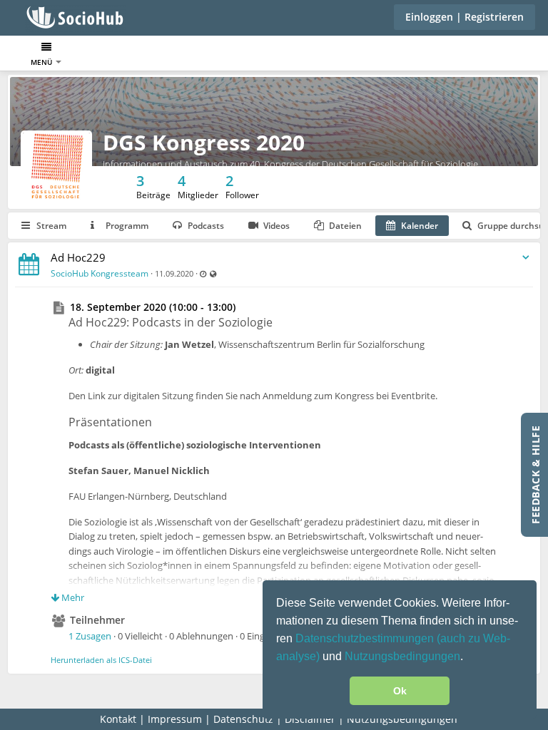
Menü (42, 62)
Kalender (418, 226)
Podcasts (205, 226)
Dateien (344, 226)
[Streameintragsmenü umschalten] (526, 258)
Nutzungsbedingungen (402, 656)
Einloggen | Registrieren (464, 17)
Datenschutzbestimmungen (366, 638)
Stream (50, 226)
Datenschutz (243, 719)
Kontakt (118, 719)
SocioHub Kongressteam (99, 273)
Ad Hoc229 (78, 257)
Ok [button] (400, 690)
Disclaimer (310, 719)
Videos (275, 226)
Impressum (175, 719)
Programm (125, 226)
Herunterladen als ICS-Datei (101, 659)
